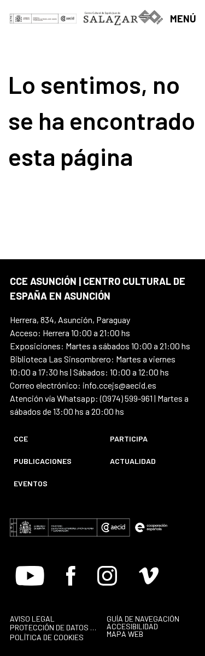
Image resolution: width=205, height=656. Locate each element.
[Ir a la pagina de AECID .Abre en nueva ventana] (67, 17)
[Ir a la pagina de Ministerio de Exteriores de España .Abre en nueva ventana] (34, 17)
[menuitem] (52, 438)
